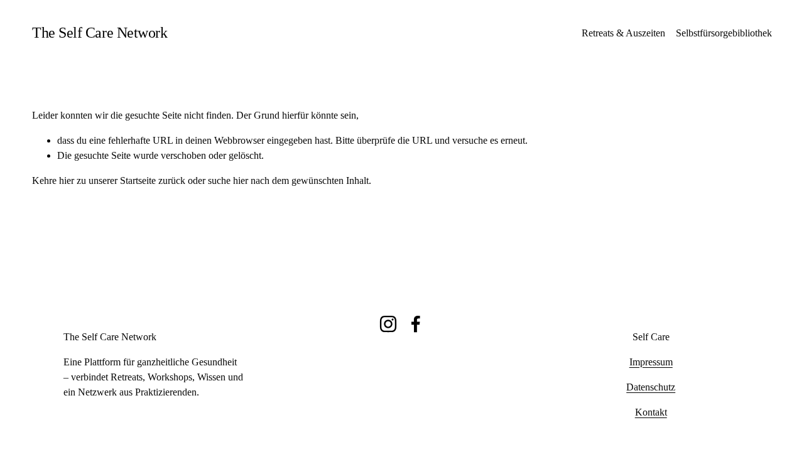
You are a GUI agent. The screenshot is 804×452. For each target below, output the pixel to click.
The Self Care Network (99, 32)
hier (66, 180)
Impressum (651, 362)
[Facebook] (416, 324)
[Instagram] (388, 324)
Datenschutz (650, 387)
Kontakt (651, 412)
